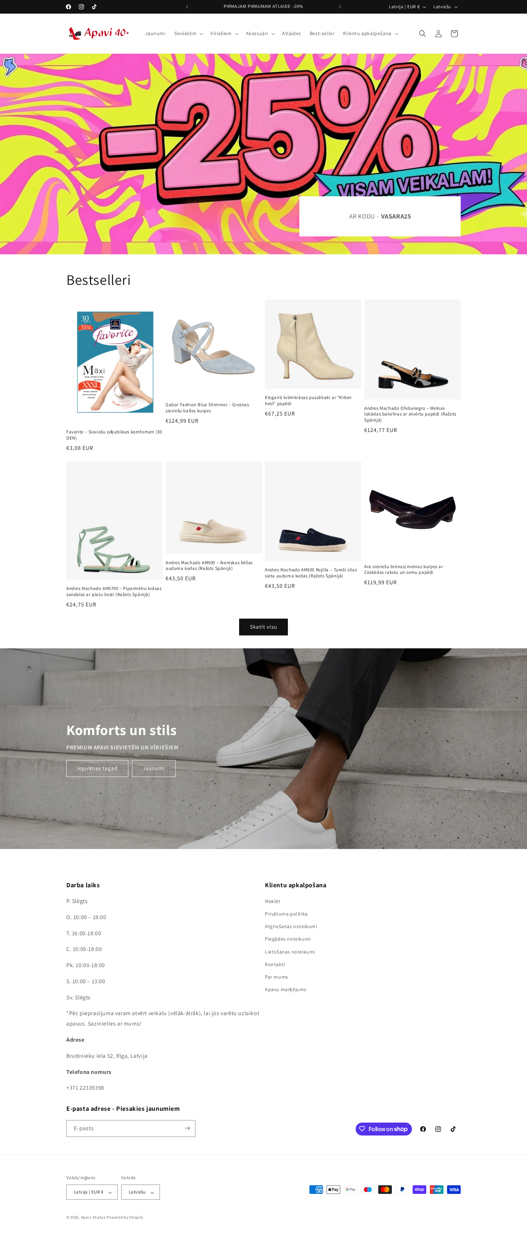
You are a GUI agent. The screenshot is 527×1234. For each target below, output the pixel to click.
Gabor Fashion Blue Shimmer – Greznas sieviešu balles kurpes (207, 408)
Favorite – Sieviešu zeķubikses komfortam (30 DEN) (114, 435)
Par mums (276, 977)
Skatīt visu (263, 626)
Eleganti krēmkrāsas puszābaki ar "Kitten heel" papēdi (308, 401)
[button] (188, 33)
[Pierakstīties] (187, 1128)
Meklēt (273, 901)
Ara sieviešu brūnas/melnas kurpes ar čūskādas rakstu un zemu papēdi (403, 570)
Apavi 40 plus (93, 1217)
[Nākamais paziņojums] (340, 7)
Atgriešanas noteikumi (291, 926)
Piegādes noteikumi (288, 939)
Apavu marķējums (286, 989)
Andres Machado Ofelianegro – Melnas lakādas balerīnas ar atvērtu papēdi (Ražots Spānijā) (410, 414)
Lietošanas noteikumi (290, 952)
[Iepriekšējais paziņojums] (187, 7)
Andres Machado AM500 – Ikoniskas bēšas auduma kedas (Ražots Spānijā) (209, 566)
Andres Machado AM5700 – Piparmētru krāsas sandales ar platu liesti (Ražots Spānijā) (114, 591)
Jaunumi (154, 768)
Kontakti (275, 964)
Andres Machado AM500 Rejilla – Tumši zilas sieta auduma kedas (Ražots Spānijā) (311, 573)
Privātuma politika (286, 914)
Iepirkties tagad (97, 768)
